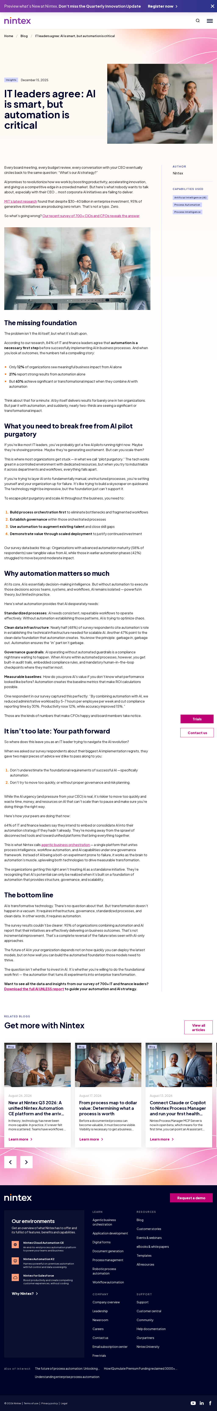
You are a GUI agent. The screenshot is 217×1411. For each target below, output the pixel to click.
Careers (98, 1329)
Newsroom (100, 1320)
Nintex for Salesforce (38, 1275)
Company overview (106, 1302)
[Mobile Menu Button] (209, 21)
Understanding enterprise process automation (67, 1377)
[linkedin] (201, 1403)
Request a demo (191, 1198)
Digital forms (102, 1242)
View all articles (198, 1027)
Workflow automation (108, 1282)
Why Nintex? (23, 1293)
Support (143, 1302)
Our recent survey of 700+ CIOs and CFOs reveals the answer (90, 215)
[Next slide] (26, 1162)
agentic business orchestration (65, 844)
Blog (140, 1220)
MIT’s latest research (20, 201)
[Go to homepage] (17, 20)
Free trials (99, 1355)
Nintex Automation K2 (38, 1259)
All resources (145, 1264)
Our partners (145, 1338)
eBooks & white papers (153, 1246)
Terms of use (31, 1403)
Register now (161, 6)
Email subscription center (110, 1346)
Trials (197, 719)
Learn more (19, 1139)
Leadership (100, 1311)
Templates (144, 1255)
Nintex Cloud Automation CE (43, 1242)
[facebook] (210, 1403)
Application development (110, 1233)
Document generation (108, 1251)
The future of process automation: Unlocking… (67, 1368)
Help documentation (151, 1329)
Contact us (100, 1338)
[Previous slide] (10, 1162)
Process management (108, 1260)
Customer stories (149, 1229)
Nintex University (148, 1346)
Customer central (149, 1311)
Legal (64, 1403)
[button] (197, 21)
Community (145, 1320)
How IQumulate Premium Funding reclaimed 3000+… (140, 1368)
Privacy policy (49, 1403)
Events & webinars (149, 1238)
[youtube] (193, 1403)
